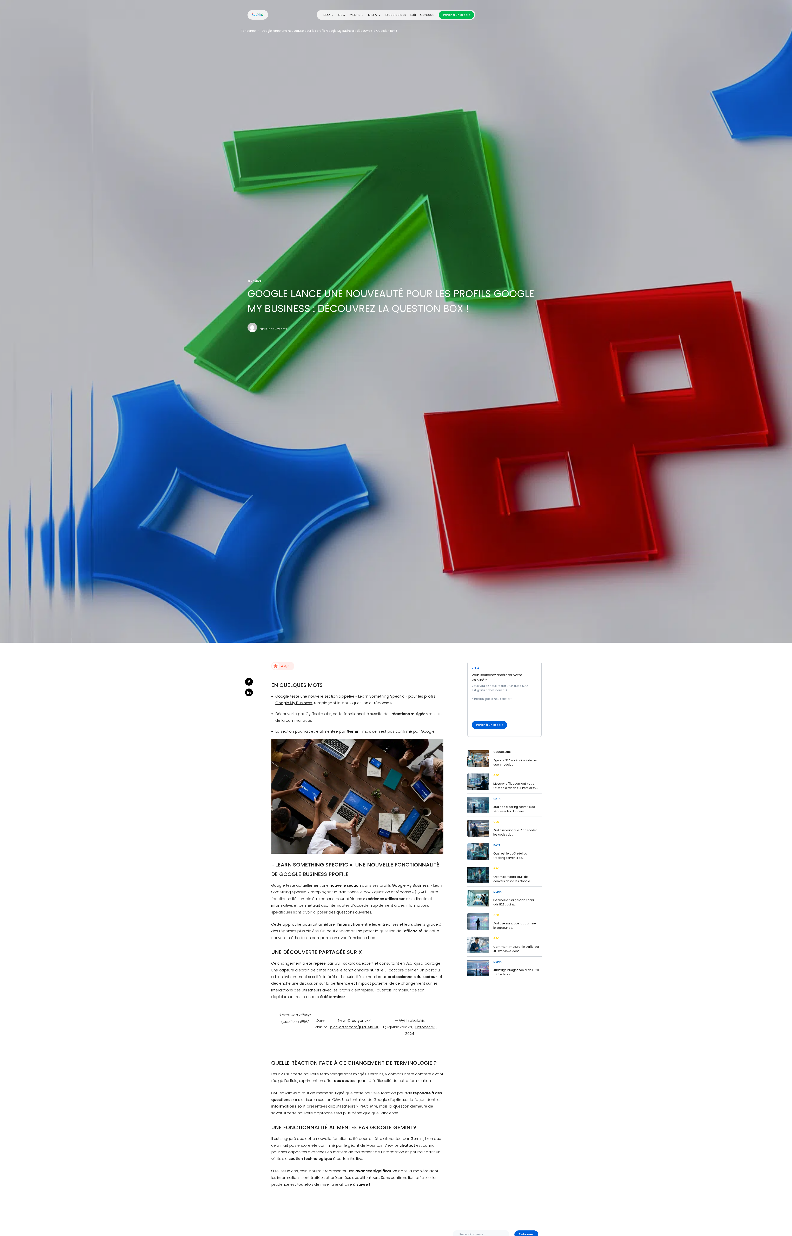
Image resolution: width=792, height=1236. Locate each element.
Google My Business (293, 702)
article (291, 1080)
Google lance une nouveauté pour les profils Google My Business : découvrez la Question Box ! (329, 31)
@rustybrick (358, 1020)
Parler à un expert (456, 15)
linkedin (249, 692)
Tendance (248, 31)
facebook (249, 682)
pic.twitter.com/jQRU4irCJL (354, 1027)
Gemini (416, 1138)
